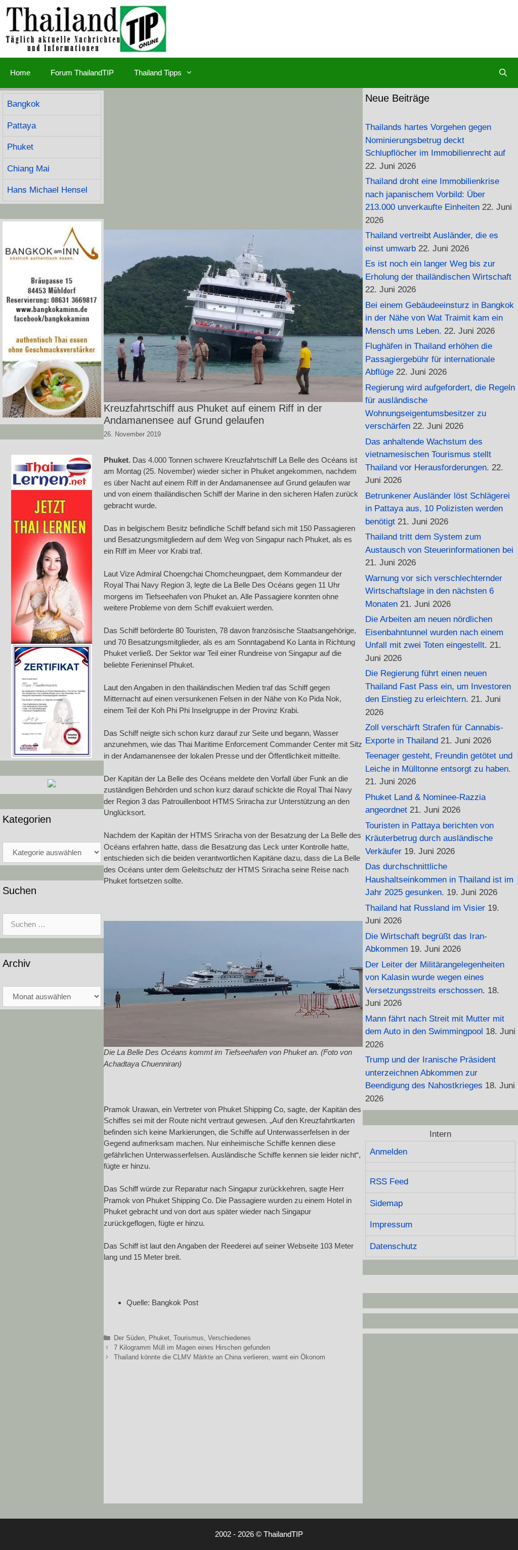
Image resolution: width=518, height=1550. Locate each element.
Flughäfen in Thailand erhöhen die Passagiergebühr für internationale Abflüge (430, 359)
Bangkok (23, 104)
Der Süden (129, 1338)
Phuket (159, 1338)
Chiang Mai (28, 168)
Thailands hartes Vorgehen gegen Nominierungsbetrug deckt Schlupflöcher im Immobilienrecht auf (435, 140)
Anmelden (388, 1152)
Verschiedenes (229, 1338)
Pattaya (21, 125)
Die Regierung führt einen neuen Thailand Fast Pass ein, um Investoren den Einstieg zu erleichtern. (438, 686)
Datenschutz (393, 1246)
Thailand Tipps (158, 72)
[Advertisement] (233, 159)
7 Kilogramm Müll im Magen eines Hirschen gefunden (192, 1347)
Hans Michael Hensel (47, 190)
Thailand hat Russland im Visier (425, 908)
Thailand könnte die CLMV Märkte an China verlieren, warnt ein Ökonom (219, 1357)
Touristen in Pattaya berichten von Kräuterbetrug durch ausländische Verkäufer (429, 838)
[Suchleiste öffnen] (503, 73)
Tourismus (189, 1338)
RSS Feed (389, 1181)
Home (20, 72)
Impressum (391, 1224)
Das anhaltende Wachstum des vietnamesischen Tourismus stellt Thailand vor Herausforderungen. (428, 454)
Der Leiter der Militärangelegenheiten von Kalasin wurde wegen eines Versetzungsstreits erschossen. (434, 977)
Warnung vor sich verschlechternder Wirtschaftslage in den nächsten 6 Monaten (433, 591)
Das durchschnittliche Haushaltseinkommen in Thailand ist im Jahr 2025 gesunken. (439, 879)
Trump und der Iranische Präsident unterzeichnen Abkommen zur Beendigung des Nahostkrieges (430, 1072)
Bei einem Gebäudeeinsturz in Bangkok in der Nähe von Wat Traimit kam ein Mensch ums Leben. (439, 318)
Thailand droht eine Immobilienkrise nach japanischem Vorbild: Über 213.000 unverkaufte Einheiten (432, 194)
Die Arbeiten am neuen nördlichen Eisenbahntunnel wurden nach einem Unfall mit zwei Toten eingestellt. (434, 632)
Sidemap (386, 1203)
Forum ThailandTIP (82, 72)
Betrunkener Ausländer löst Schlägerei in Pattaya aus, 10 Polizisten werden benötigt (437, 508)
